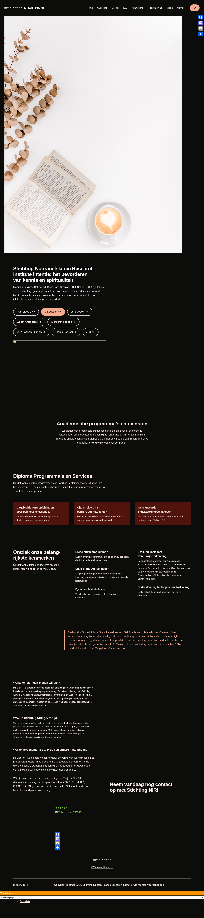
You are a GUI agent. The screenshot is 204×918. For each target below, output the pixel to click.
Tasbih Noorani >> (66, 331)
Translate (25, 901)
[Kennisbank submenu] (144, 8)
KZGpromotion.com (102, 867)
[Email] (102, 843)
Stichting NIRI (35, 7)
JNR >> (90, 331)
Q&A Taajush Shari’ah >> (31, 331)
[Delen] (102, 847)
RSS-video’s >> (26, 311)
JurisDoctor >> (80, 311)
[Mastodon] (102, 838)
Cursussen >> (53, 311)
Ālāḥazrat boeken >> (63, 321)
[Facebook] (102, 834)
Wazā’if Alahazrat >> (29, 321)
